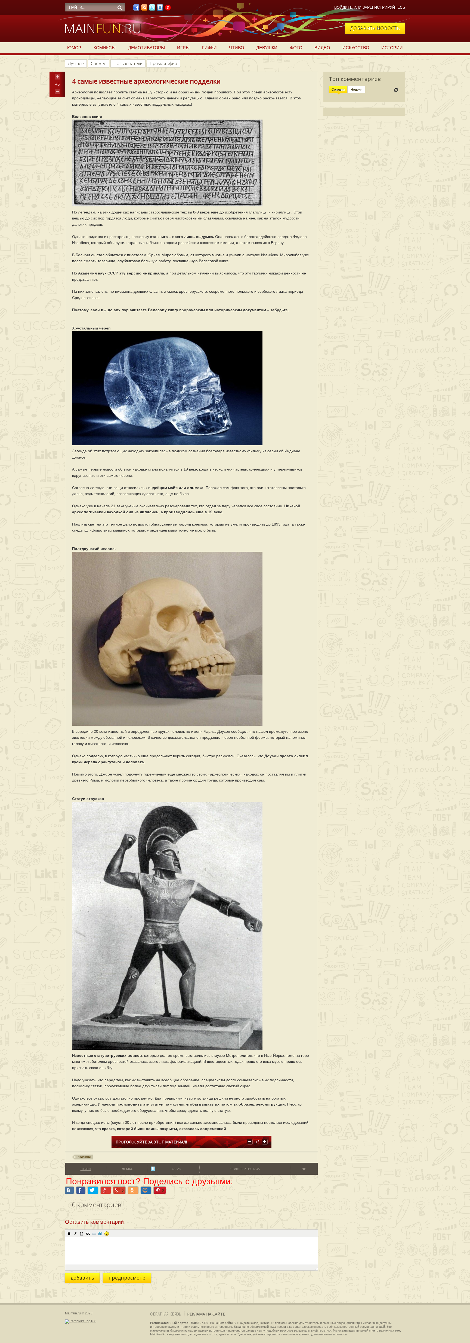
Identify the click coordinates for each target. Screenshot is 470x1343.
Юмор (74, 47)
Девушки (266, 47)
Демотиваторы (146, 47)
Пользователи (128, 63)
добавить (82, 1277)
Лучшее (76, 63)
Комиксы (105, 47)
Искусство (355, 47)
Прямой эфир (163, 63)
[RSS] (144, 9)
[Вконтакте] (160, 9)
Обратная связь (165, 1314)
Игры (183, 47)
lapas (176, 1169)
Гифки (209, 47)
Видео (322, 47)
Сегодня (338, 89)
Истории (392, 47)
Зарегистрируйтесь (384, 7)
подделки (84, 1156)
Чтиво (236, 47)
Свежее (98, 63)
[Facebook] (136, 9)
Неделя (357, 89)
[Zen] (168, 9)
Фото (296, 47)
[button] (69, 1234)
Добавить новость (375, 28)
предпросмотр (127, 1277)
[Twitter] (152, 9)
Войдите (343, 7)
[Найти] (119, 7)
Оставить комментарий (94, 1222)
